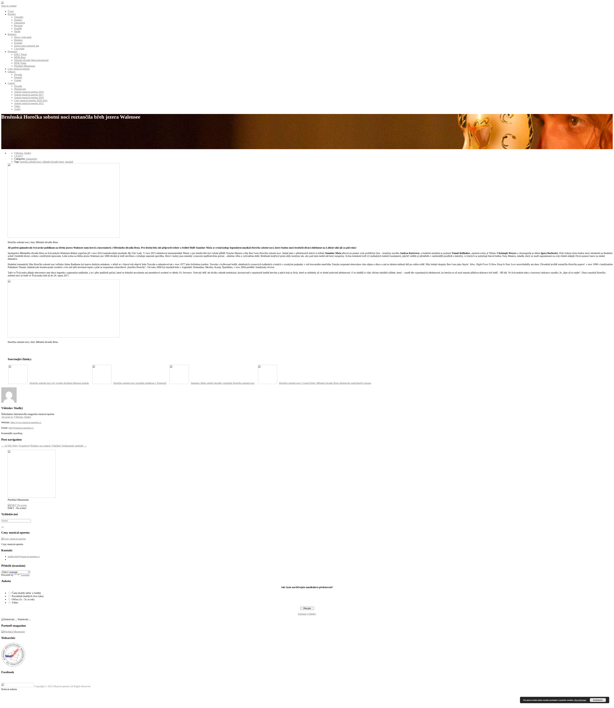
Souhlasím (598, 700)
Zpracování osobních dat (26, 45)
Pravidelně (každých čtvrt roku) (27, 596)
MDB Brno (20, 57)
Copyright (19, 48)
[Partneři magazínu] (13, 631)
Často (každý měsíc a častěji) (26, 593)
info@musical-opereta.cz (21, 427)
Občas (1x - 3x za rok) (23, 599)
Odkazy (12, 71)
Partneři (18, 77)
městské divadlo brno (53, 161)
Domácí (18, 20)
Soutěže (18, 28)
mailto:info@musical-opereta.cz (24, 556)
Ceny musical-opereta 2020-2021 (31, 100)
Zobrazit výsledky (307, 614)
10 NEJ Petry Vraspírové (15, 445)
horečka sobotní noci (30, 161)
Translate (25, 575)
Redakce (12, 34)
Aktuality (19, 17)
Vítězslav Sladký (22, 153)
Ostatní (17, 80)
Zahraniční (19, 22)
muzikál (69, 161)
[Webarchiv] (13, 666)
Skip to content (8, 5)
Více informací (580, 700)
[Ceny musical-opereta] (13, 538)
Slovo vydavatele (22, 37)
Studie (17, 31)
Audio (17, 109)
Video (17, 106)
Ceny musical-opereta (19, 68)
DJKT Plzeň (20, 54)
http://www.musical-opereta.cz (26, 422)
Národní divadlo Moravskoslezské (31, 60)
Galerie (11, 83)
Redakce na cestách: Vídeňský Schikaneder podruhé (58, 445)
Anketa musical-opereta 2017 (29, 94)
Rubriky (12, 14)
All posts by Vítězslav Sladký (16, 417)
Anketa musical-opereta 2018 (29, 97)
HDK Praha (20, 63)
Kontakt (18, 43)
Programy (13, 51)
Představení (20, 89)
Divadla (18, 74)
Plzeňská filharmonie (24, 66)
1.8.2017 (18, 156)
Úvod (10, 11)
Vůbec (15, 602)
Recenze (18, 25)
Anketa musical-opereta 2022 (29, 103)
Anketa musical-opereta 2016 (29, 91)
